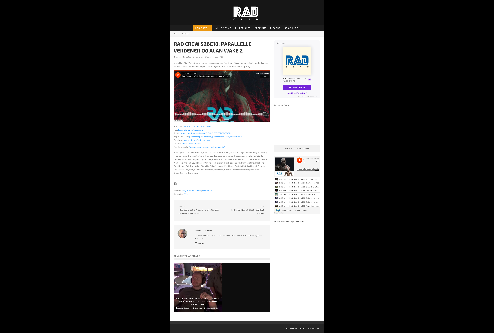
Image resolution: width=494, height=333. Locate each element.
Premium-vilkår (291, 328)
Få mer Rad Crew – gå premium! (289, 221)
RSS (186, 194)
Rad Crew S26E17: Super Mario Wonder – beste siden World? (199, 210)
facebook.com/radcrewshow (197, 140)
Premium (260, 28)
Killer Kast (243, 28)
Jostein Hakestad (183, 57)
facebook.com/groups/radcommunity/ (207, 147)
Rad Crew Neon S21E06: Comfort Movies (247, 210)
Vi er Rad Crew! (313, 328)
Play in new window (191, 190)
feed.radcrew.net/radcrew (190, 130)
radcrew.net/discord (191, 143)
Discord (275, 28)
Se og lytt (291, 28)
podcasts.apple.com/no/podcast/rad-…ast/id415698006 (215, 136)
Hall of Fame (222, 28)
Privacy (302, 328)
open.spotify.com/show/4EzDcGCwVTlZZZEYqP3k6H (206, 133)
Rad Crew (201, 28)
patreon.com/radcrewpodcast (197, 126)
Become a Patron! (282, 105)
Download (207, 190)
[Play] (175, 187)
